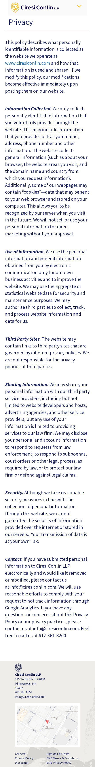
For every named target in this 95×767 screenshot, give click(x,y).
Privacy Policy (24, 758)
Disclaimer (22, 763)
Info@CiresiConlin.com (30, 697)
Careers (20, 754)
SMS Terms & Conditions (63, 758)
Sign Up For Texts (58, 754)
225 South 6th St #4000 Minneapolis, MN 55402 (30, 683)
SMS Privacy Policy (59, 763)
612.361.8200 (23, 692)
